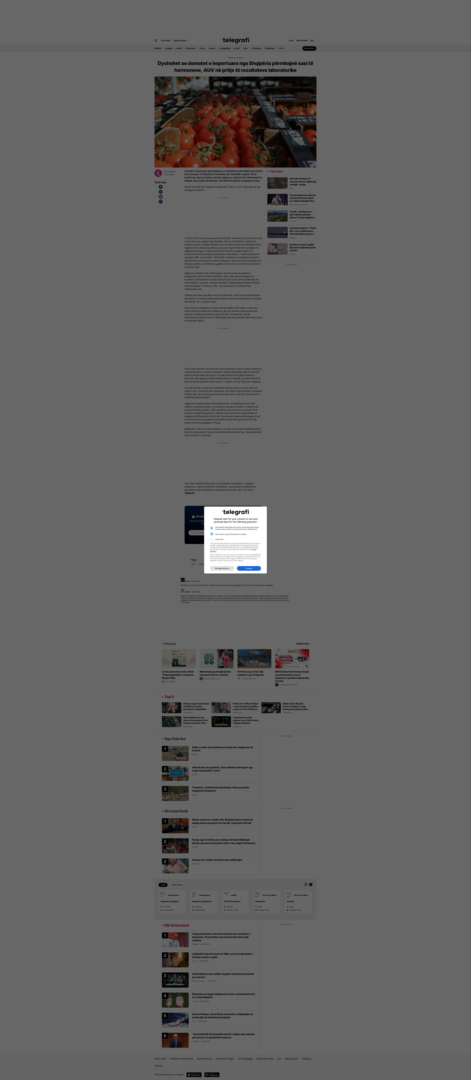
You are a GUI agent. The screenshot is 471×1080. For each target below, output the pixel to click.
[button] (235, 539)
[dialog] (235, 540)
